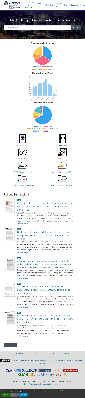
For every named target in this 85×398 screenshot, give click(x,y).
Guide (60, 354)
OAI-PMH (68, 354)
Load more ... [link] (10, 345)
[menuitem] (39, 5)
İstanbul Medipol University (23, 354)
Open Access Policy (49, 354)
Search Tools (58, 5)
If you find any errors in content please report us (42, 384)
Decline (14, 395)
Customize (23, 395)
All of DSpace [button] (39, 5)
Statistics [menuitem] (49, 5)
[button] (12, 5)
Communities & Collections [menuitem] (28, 5)
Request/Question (70, 5)
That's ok (5, 395)
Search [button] (77, 27)
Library (38, 354)
